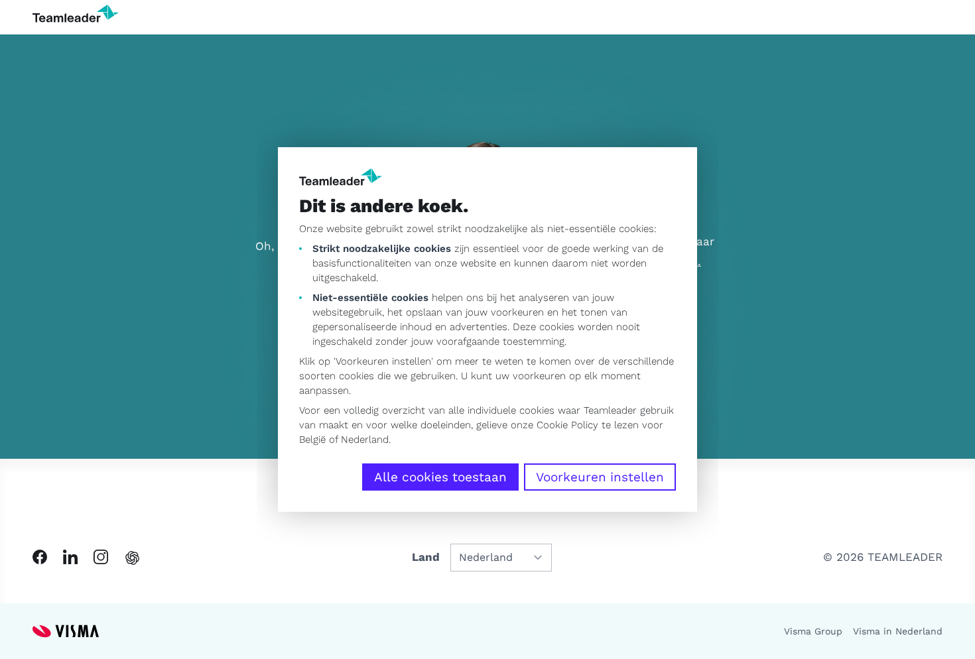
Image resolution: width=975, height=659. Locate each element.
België (312, 440)
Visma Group (813, 631)
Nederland (365, 440)
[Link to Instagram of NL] (101, 557)
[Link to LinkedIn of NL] (70, 557)
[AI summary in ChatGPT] (132, 558)
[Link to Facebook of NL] (39, 557)
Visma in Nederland (897, 631)
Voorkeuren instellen (600, 477)
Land (426, 557)
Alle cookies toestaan (440, 477)
